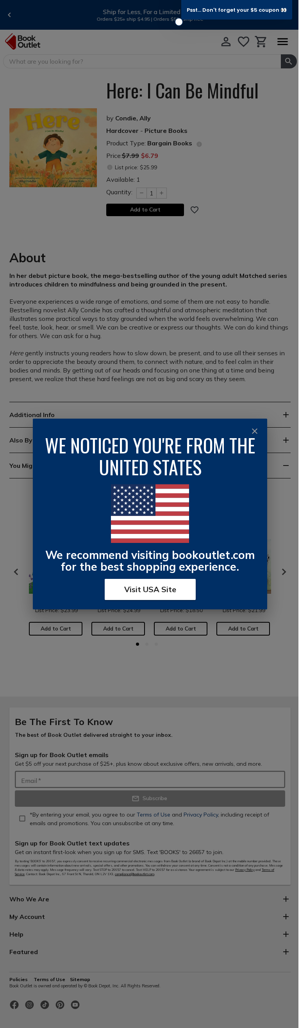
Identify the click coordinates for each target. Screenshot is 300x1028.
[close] (254, 431)
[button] (236, 10)
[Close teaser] (179, 22)
